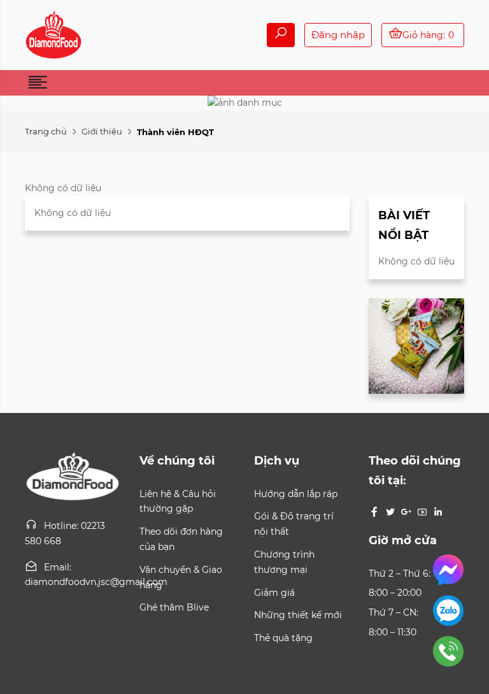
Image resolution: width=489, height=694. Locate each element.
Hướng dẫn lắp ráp (295, 494)
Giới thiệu (102, 131)
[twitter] (390, 512)
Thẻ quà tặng (283, 638)
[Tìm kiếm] (281, 35)
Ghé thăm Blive (174, 607)
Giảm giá (274, 592)
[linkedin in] (438, 512)
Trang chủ (46, 131)
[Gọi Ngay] (416, 653)
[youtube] (422, 512)
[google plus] (406, 512)
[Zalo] (416, 612)
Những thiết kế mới (298, 615)
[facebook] (374, 512)
